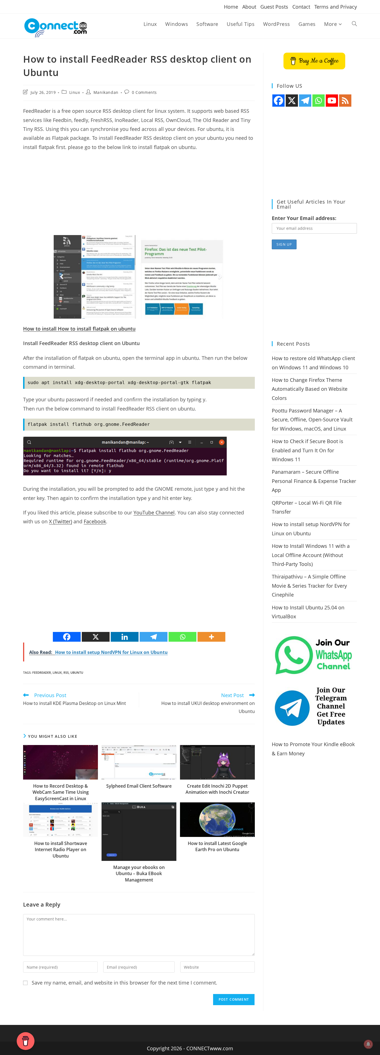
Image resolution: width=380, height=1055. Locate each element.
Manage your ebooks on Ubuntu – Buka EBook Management (139, 873)
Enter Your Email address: (304, 218)
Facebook (95, 521)
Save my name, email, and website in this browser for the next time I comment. (124, 982)
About (249, 6)
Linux (74, 92)
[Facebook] (67, 637)
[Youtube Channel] (332, 100)
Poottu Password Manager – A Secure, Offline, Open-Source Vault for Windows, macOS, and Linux (312, 419)
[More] (211, 637)
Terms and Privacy (335, 6)
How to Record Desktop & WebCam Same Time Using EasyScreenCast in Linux (61, 792)
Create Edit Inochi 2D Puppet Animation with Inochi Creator (217, 789)
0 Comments (144, 92)
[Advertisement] (139, 196)
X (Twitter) (60, 521)
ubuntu (76, 672)
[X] (96, 637)
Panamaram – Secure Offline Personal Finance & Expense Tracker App (314, 480)
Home (231, 6)
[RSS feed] (345, 100)
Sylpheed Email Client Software (139, 786)
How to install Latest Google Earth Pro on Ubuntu (217, 846)
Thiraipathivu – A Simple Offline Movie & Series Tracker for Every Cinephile (309, 585)
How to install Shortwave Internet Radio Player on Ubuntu (60, 849)
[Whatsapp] (182, 637)
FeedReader (41, 672)
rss (66, 672)
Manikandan (106, 92)
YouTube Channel (154, 512)
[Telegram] (153, 637)
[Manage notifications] (368, 1044)
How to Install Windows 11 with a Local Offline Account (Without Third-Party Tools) (311, 555)
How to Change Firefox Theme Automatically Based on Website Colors (309, 389)
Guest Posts (274, 6)
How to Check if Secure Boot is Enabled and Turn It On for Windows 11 (307, 450)
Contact (301, 6)
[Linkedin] (125, 637)
